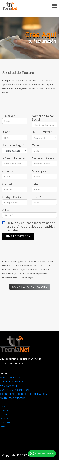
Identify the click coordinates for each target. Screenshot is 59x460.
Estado (36, 184)
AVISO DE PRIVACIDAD (10, 377)
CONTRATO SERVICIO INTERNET (15, 390)
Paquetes (4, 418)
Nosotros (4, 410)
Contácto (3, 426)
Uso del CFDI (42, 132)
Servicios (3, 414)
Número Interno (43, 158)
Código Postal (13, 197)
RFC (6, 132)
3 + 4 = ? (7, 210)
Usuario (8, 116)
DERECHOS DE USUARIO (11, 381)
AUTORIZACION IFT (9, 386)
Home (2, 406)
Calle (35, 145)
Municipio (39, 171)
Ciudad (7, 184)
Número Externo (13, 158)
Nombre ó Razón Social (43, 117)
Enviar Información (18, 236)
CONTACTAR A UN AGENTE (31, 286)
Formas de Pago (6, 422)
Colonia (7, 171)
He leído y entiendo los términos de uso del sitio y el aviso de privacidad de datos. (31, 226)
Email (36, 197)
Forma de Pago (13, 145)
